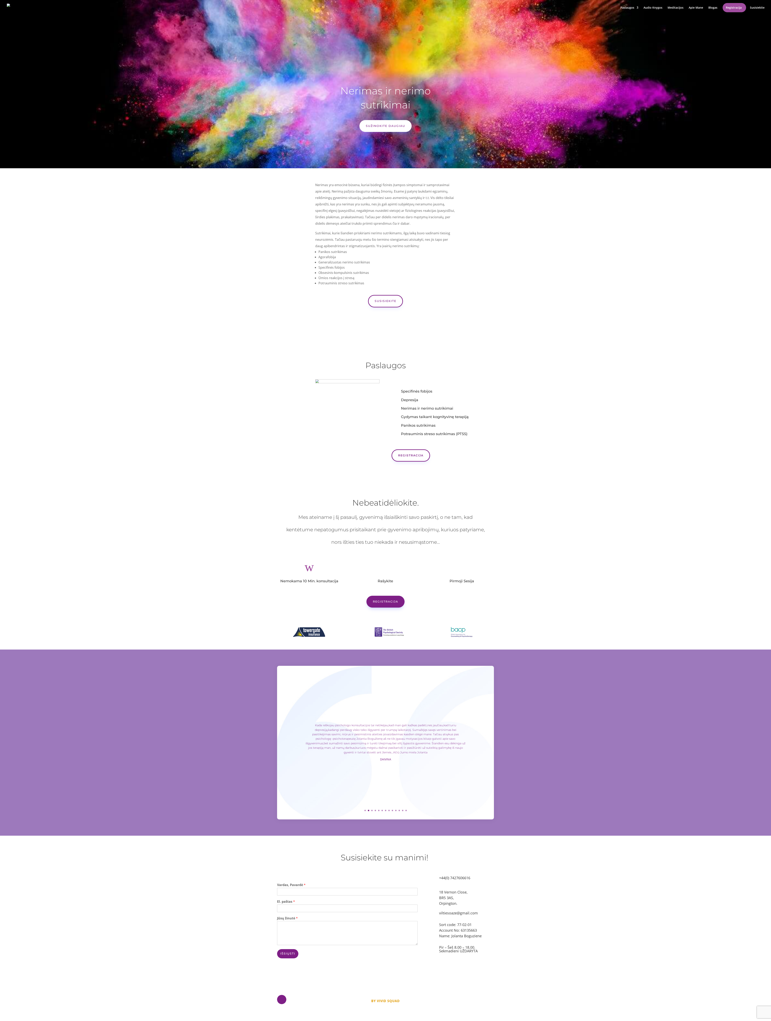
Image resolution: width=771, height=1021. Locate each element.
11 (399, 810)
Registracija (734, 7)
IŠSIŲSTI (287, 953)
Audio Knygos (653, 7)
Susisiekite (757, 7)
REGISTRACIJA (410, 455)
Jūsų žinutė (287, 918)
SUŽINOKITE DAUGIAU (385, 126)
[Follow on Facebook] (281, 999)
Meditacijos (675, 7)
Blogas (712, 7)
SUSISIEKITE (385, 301)
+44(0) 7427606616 (454, 877)
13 (406, 810)
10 (396, 810)
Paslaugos (627, 7)
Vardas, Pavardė (291, 885)
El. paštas (286, 902)
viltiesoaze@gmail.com (458, 913)
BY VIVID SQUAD (385, 1001)
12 (402, 810)
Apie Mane (696, 7)
